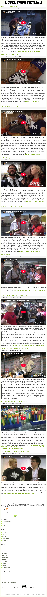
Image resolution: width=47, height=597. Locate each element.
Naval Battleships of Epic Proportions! (12, 206)
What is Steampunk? (7, 255)
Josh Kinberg (4, 565)
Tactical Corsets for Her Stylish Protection (14, 295)
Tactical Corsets (16, 345)
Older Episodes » (5, 497)
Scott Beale (4, 555)
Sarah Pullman (5, 540)
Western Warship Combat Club (26, 251)
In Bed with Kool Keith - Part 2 (10, 55)
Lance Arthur (4, 553)
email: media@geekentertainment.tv (9, 582)
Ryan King (4, 551)
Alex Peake (23, 345)
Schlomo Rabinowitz (6, 567)
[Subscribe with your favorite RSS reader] (7, 509)
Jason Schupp (5, 557)
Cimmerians (41, 345)
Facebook (4, 576)
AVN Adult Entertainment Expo (26, 493)
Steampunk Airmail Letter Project (33, 290)
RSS (44, 594)
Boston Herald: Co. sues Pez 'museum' (25, 446)
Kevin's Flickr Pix (14, 493)
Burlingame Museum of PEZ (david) (35, 445)
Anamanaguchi (25, 51)
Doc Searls (4, 563)
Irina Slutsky (4, 534)
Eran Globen (4, 547)
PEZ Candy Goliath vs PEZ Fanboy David (14, 401)
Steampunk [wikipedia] (18, 290)
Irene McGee (4, 561)
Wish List (4, 525)
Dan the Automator (35, 154)
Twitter (3, 580)
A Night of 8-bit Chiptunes (9, 6)
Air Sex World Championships (33, 201)
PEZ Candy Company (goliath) (8, 446)
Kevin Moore (6, 493)
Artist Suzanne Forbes (31, 345)
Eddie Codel (4, 532)
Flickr (3, 578)
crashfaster (32, 51)
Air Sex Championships (8, 158)
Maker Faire (38, 251)
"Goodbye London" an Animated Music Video (15, 348)
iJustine (22, 448)
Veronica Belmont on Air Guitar (15, 203)
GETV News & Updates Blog (7, 521)
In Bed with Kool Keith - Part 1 (10, 106)
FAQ (3, 523)
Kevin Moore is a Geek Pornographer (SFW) (15, 451)
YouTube (4, 574)
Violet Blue (4, 536)
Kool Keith (27, 101)
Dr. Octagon (34, 101)
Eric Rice (4, 559)
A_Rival (38, 51)
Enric (3, 549)
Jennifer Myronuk (5, 538)
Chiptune (19, 51)
